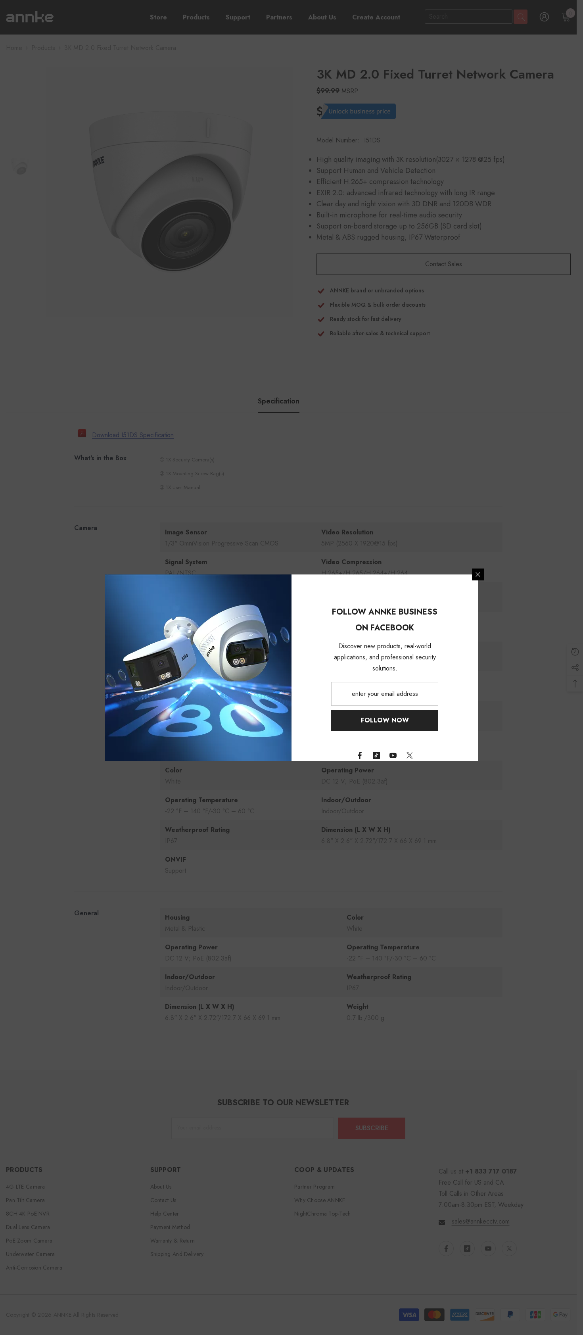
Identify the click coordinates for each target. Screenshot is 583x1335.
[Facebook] (359, 755)
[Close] (478, 574)
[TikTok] (376, 755)
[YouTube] (393, 755)
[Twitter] (409, 755)
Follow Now (385, 720)
